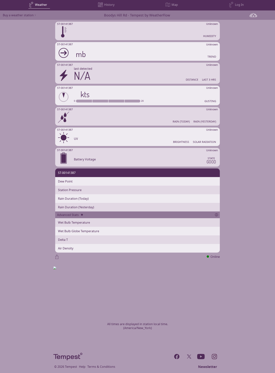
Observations (253, 15)
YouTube (201, 355)
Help (82, 366)
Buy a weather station (18, 15)
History (109, 5)
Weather (41, 5)
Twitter (189, 355)
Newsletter (207, 366)
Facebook (177, 355)
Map (175, 5)
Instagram (214, 355)
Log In (239, 5)
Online (215, 256)
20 (142, 101)
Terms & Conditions (101, 366)
